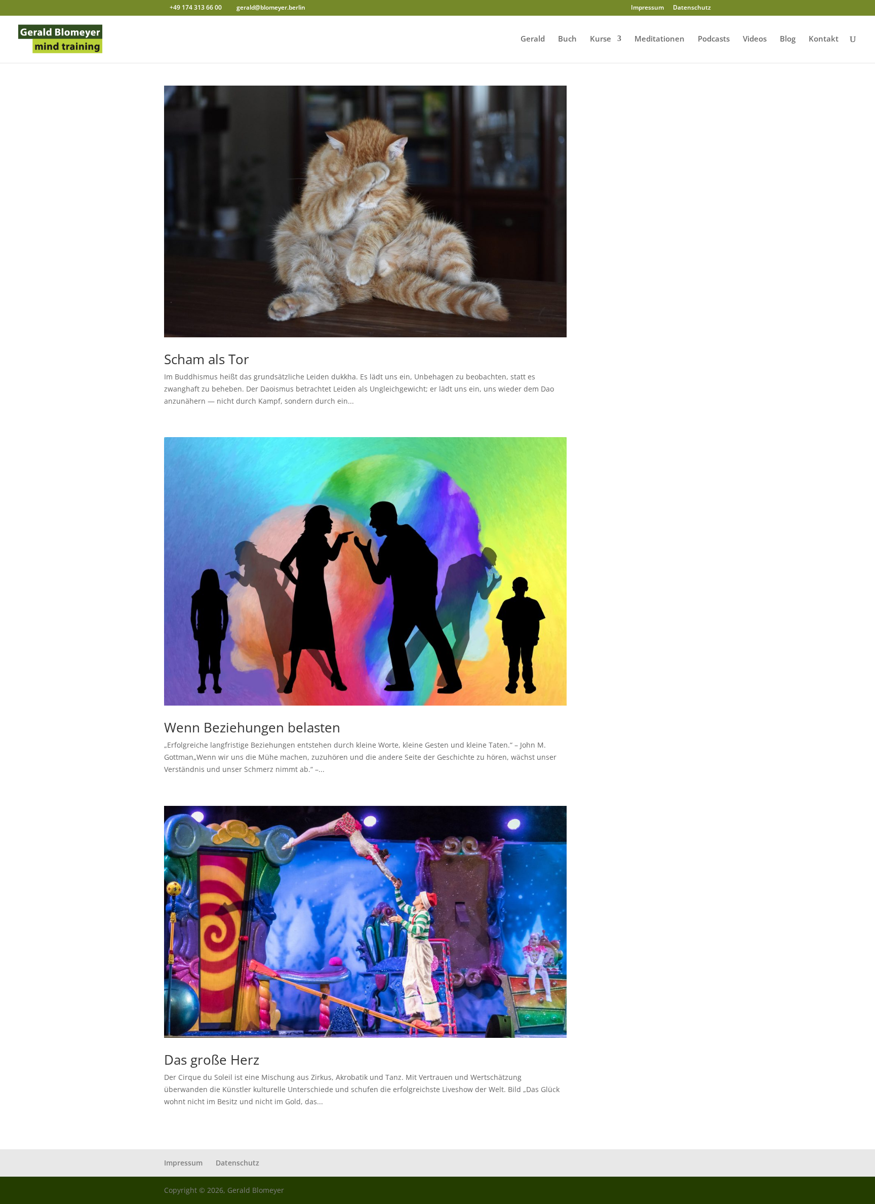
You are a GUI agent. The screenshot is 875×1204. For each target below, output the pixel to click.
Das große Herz (211, 1060)
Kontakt (824, 39)
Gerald (533, 39)
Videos (755, 39)
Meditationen (659, 39)
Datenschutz (692, 8)
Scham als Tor (206, 359)
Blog (788, 39)
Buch (567, 39)
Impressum (647, 8)
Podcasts (714, 39)
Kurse (600, 39)
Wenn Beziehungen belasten (252, 727)
